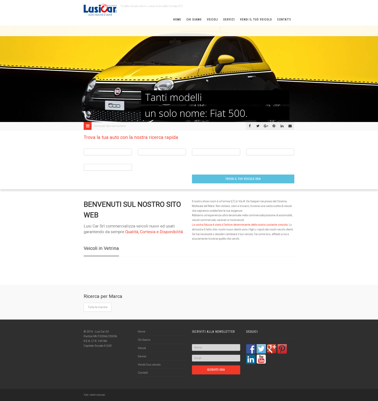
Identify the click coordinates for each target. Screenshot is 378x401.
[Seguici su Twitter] (261, 349)
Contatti (284, 19)
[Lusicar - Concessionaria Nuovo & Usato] (100, 10)
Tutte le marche (97, 307)
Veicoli (212, 19)
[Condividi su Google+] (266, 126)
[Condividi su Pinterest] (274, 126)
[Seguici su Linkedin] (251, 359)
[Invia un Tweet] (258, 126)
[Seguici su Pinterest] (282, 349)
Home (177, 19)
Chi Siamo (194, 19)
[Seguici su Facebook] (251, 349)
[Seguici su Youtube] (261, 359)
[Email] (290, 126)
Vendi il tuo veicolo (256, 19)
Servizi (229, 19)
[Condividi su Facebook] (250, 126)
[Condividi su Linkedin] (282, 126)
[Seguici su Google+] (271, 349)
